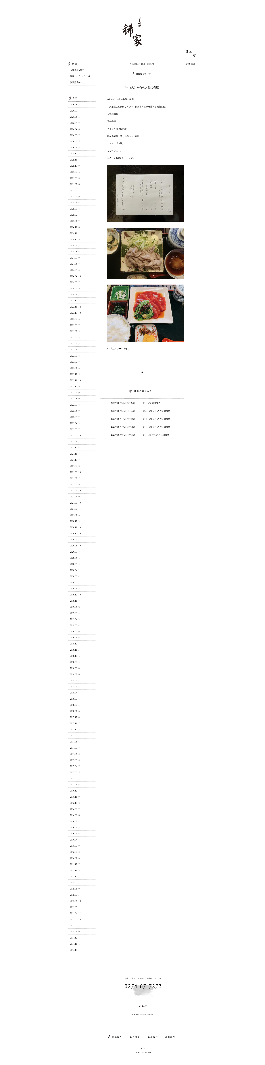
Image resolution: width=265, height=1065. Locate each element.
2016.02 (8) (75, 851)
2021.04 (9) (75, 496)
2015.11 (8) (75, 870)
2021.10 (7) (75, 459)
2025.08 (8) (75, 178)
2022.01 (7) (75, 441)
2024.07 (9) (75, 257)
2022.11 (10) (75, 380)
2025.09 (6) (75, 171)
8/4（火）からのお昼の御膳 (156, 434)
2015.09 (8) (75, 882)
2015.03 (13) (75, 919)
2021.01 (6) (75, 515)
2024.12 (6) (75, 227)
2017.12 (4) (75, 717)
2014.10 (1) (75, 949)
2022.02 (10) (75, 435)
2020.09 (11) (75, 539)
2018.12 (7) (75, 643)
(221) (81, 70)
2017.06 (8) (75, 753)
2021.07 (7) (75, 478)
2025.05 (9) (75, 196)
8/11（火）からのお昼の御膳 (156, 426)
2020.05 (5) (75, 564)
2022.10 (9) (75, 386)
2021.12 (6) (75, 447)
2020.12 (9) (75, 521)
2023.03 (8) (75, 355)
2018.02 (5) (75, 704)
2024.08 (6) (75, 251)
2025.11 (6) (75, 159)
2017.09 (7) (75, 735)
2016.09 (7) (75, 809)
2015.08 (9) (75, 888)
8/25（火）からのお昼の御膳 (156, 410)
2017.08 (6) (75, 741)
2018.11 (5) (75, 649)
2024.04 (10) (75, 276)
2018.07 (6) (75, 674)
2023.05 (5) (75, 343)
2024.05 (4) (75, 269)
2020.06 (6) (75, 557)
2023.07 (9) (75, 331)
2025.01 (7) (75, 220)
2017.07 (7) (75, 747)
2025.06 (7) (75, 190)
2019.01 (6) (75, 637)
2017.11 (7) (75, 723)
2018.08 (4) (75, 668)
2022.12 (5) (75, 374)
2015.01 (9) (75, 931)
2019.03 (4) (75, 625)
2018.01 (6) (75, 711)
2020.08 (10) (75, 545)
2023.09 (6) (75, 318)
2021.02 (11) (75, 508)
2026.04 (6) (75, 129)
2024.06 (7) (75, 263)
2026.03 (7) (75, 135)
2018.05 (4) (75, 686)
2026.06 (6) (75, 116)
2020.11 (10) (75, 527)
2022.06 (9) (75, 410)
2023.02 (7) (75, 361)
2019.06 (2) (75, 606)
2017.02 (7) (75, 778)
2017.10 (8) (75, 729)
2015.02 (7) (75, 925)
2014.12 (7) (75, 937)
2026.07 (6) (75, 110)
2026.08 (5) (75, 104)
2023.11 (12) (75, 306)
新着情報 (190, 64)
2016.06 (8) (75, 827)
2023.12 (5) (75, 300)
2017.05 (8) (75, 760)
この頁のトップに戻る (143, 1050)
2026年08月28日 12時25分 (123, 402)
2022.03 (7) (75, 429)
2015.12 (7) (75, 864)
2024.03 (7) (75, 282)
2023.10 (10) (75, 312)
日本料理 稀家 (132, 32)
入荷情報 (74, 70)
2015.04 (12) (75, 913)
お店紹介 (153, 1036)
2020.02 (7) (75, 582)
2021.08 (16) (75, 472)
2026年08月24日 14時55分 (123, 410)
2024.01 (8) (75, 294)
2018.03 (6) (75, 698)
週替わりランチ (143, 73)
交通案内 (170, 1036)
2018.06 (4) (75, 680)
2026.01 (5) (75, 147)
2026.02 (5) (75, 141)
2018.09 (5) (75, 662)
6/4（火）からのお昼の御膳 (142, 87)
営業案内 (74, 82)
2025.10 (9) (75, 165)
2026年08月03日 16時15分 (123, 434)
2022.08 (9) (75, 398)
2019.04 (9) (75, 619)
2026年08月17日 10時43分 (123, 418)
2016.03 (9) (75, 845)
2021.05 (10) (75, 490)
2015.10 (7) (75, 876)
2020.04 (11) (75, 570)
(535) (88, 76)
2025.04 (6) (75, 202)
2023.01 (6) (75, 367)
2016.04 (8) (75, 839)
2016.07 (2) (75, 821)
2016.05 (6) (75, 833)
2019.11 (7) (75, 600)
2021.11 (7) (75, 453)
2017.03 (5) (75, 772)
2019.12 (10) (75, 594)
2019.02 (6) (75, 631)
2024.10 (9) (75, 239)
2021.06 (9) (75, 484)
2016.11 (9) (75, 796)
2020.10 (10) (75, 533)
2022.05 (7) (75, 416)
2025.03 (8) (75, 208)
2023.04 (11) (75, 349)
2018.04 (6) (75, 692)
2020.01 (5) (75, 588)
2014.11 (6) (75, 943)
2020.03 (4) (75, 576)
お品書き (135, 1036)
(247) (81, 82)
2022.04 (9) (75, 423)
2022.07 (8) (75, 404)
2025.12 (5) (75, 153)
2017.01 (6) (75, 784)
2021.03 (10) (75, 502)
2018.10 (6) (75, 655)
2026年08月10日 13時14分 (123, 426)
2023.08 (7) (75, 325)
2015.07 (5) (75, 894)
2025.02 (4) (75, 214)
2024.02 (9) (75, 288)
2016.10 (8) (75, 802)
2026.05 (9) (75, 122)
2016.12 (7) (75, 790)
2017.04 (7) (75, 766)
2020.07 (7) (75, 551)
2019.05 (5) (75, 613)
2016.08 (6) (75, 815)
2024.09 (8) (75, 245)
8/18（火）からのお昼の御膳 (156, 418)
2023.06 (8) (75, 337)
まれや (191, 53)
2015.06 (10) (75, 900)
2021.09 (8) (75, 466)
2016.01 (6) (75, 858)
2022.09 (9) (75, 392)
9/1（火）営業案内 (152, 402)
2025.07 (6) (75, 184)
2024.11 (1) (75, 233)
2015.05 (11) (75, 907)
